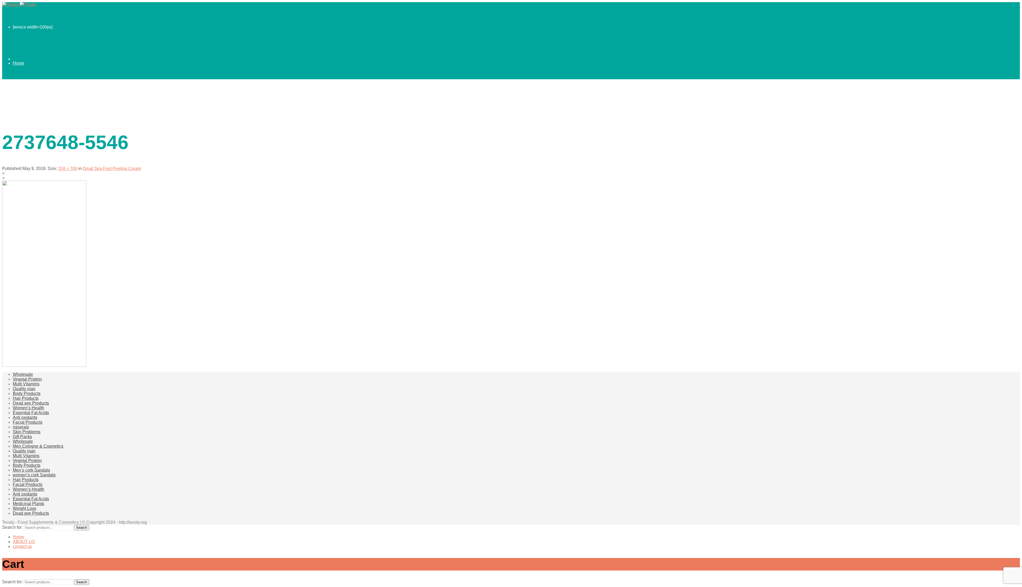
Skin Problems (26, 432)
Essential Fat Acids (31, 412)
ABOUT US (24, 95)
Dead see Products (31, 403)
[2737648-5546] (44, 365)
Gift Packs (22, 436)
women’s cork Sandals (34, 475)
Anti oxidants (25, 417)
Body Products (26, 393)
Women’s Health (28, 408)
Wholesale (23, 374)
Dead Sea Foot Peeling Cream (112, 168)
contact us (22, 127)
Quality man (24, 388)
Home (18, 63)
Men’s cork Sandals (31, 470)
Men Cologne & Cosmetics (38, 446)
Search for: (12, 527)
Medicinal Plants (28, 503)
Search (81, 528)
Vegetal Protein (27, 379)
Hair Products (26, 398)
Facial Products (27, 422)
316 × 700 (67, 168)
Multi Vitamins (26, 384)
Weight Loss (24, 508)
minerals (21, 427)
